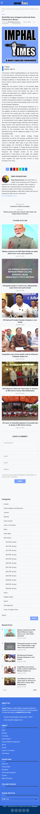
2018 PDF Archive (11, 555)
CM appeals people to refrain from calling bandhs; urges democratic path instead (27, 645)
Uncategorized (8, 605)
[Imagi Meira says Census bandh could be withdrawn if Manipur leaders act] (20, 339)
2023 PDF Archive (11, 576)
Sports (6, 601)
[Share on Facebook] (11, 169)
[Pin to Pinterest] (14, 169)
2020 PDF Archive (11, 563)
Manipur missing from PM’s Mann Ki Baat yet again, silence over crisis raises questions (26, 633)
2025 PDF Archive (11, 584)
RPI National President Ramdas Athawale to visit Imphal (26, 657)
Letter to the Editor (10, 525)
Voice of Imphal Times (11, 609)
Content (6, 512)
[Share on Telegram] (23, 169)
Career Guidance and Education (13, 508)
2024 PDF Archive (11, 580)
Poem (5, 593)
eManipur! (35, 806)
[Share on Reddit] (17, 169)
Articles (6, 504)
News (5, 529)
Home (3, 9)
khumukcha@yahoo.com (9, 196)
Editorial (6, 517)
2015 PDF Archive (11, 542)
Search (4, 615)
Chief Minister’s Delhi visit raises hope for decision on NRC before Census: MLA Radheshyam (26, 681)
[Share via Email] (26, 169)
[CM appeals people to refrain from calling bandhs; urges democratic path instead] (20, 271)
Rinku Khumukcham (14, 22)
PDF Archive (7, 538)
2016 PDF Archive (11, 546)
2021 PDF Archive (11, 567)
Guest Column (8, 521)
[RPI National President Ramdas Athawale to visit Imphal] (20, 305)
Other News (7, 533)
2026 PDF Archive (11, 588)
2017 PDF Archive (11, 550)
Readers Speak (8, 597)
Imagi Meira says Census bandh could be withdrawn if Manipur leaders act (26, 669)
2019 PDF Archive (11, 559)
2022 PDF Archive (11, 571)
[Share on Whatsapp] (20, 169)
